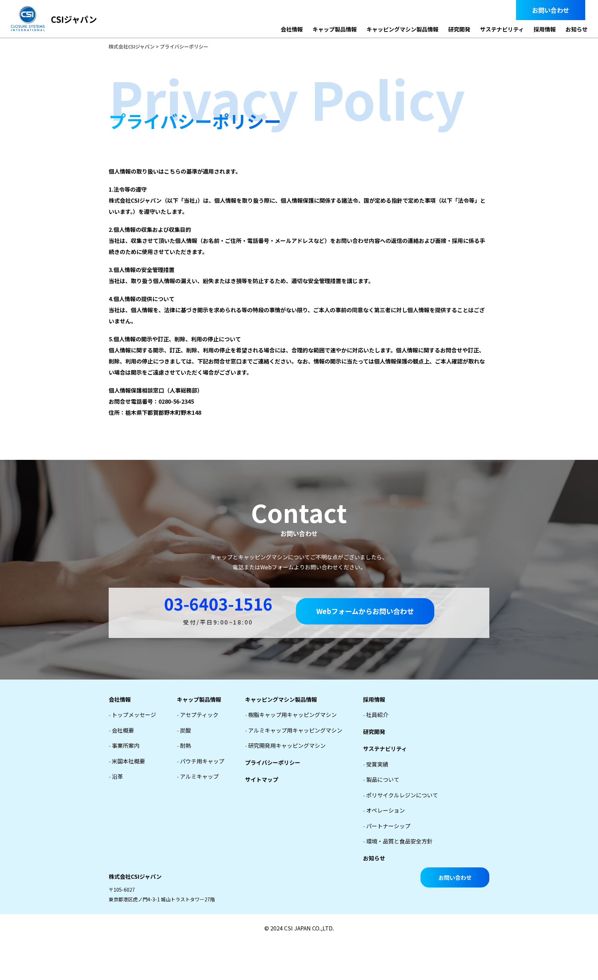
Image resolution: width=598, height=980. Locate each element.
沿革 (116, 776)
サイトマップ (261, 779)
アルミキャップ (198, 776)
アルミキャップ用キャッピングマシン (293, 730)
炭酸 (184, 730)
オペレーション (384, 810)
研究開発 (459, 29)
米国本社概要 (127, 761)
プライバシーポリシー (272, 762)
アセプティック (197, 714)
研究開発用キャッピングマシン (285, 745)
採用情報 (545, 29)
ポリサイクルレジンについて (400, 795)
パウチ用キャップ (200, 761)
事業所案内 (124, 745)
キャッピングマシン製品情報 (402, 29)
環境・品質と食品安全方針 (398, 841)
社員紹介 (375, 714)
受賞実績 (375, 764)
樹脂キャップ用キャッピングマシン (291, 714)
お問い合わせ (550, 10)
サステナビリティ (502, 29)
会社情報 (292, 29)
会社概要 (121, 730)
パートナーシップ (386, 826)
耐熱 (184, 745)
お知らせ (576, 29)
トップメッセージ (132, 714)
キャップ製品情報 (334, 29)
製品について (381, 779)
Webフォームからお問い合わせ (365, 611)
